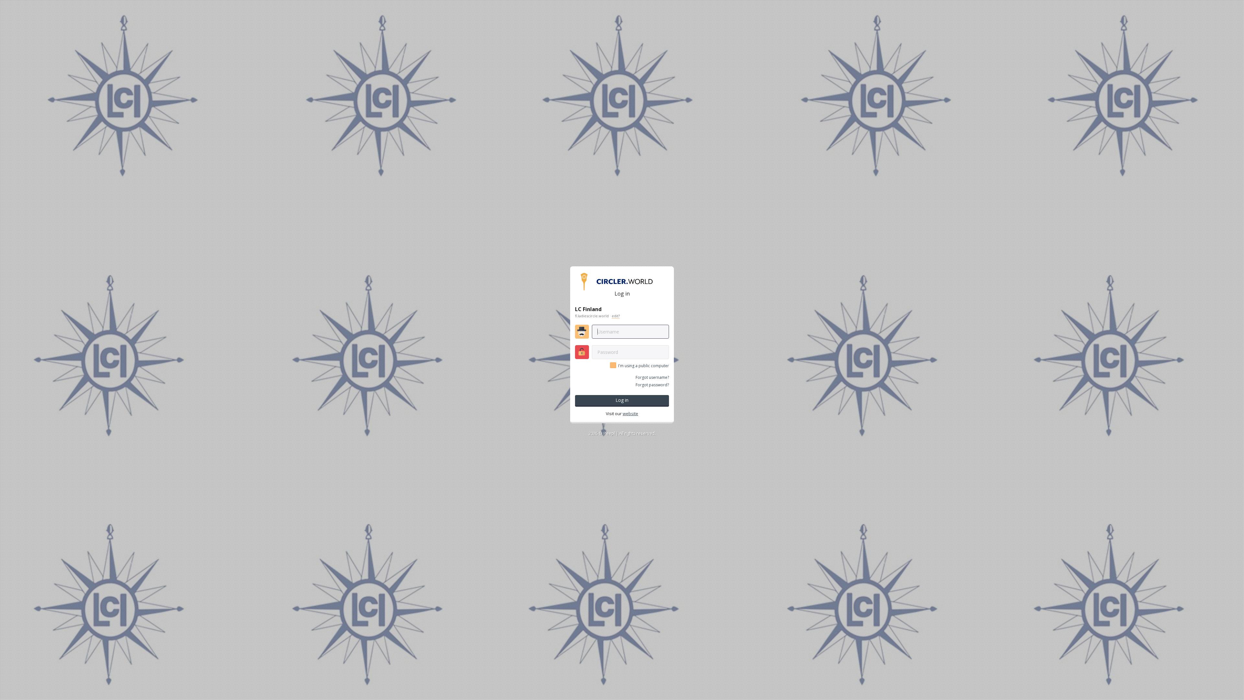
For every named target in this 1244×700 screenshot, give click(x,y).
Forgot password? (652, 385)
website (630, 413)
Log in (622, 400)
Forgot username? (652, 377)
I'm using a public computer (643, 366)
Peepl (609, 433)
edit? (616, 315)
